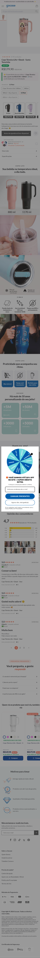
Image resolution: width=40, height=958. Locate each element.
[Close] (36, 449)
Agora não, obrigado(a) (20, 502)
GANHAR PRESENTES (20, 496)
